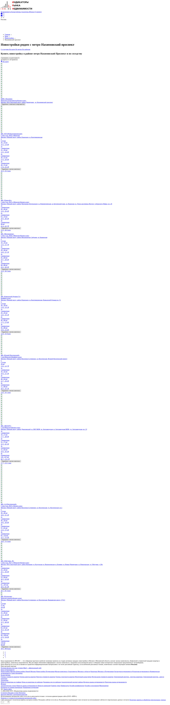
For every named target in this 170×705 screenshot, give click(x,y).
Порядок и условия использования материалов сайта (18, 698)
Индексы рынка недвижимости (93, 682)
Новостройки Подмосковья (45, 671)
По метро (18, 49)
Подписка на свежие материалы (11, 687)
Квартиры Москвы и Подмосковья (102, 671)
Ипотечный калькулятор (83, 677)
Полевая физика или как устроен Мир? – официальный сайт (21, 668)
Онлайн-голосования (92, 686)
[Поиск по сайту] (3, 14)
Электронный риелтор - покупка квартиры (128, 677)
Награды (4, 694)
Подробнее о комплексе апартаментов (13, 104)
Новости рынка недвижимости (26, 686)
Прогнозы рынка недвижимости (116, 682)
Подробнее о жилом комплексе (11, 169)
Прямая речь (65, 686)
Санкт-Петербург (17, 673)
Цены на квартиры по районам (32, 682)
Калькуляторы (16, 12)
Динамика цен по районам (52, 682)
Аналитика (25, 12)
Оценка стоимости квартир (10, 677)
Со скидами (5, 49)
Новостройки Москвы (8, 671)
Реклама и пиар (13, 693)
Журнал (32, 12)
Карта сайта (8, 689)
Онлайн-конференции (76, 686)
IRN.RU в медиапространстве (17, 694)
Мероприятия (103, 686)
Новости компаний (44, 686)
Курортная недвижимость (141, 671)
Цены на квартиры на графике (11, 682)
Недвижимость (6, 12)
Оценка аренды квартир (28, 677)
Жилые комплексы (61, 671)
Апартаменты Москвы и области (79, 671)
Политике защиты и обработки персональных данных (147, 700)
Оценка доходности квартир (65, 677)
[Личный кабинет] (2, 14)
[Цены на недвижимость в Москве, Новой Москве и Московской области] (16, 10)
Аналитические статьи (8, 686)
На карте (12, 49)
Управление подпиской (30, 687)
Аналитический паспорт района (72, 682)
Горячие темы (55, 686)
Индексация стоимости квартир (102, 677)
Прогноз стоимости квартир (45, 677)
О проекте (38, 12)
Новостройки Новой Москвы (26, 671)
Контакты (22, 693)
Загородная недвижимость (123, 671)
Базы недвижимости (7, 670)
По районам (26, 49)
